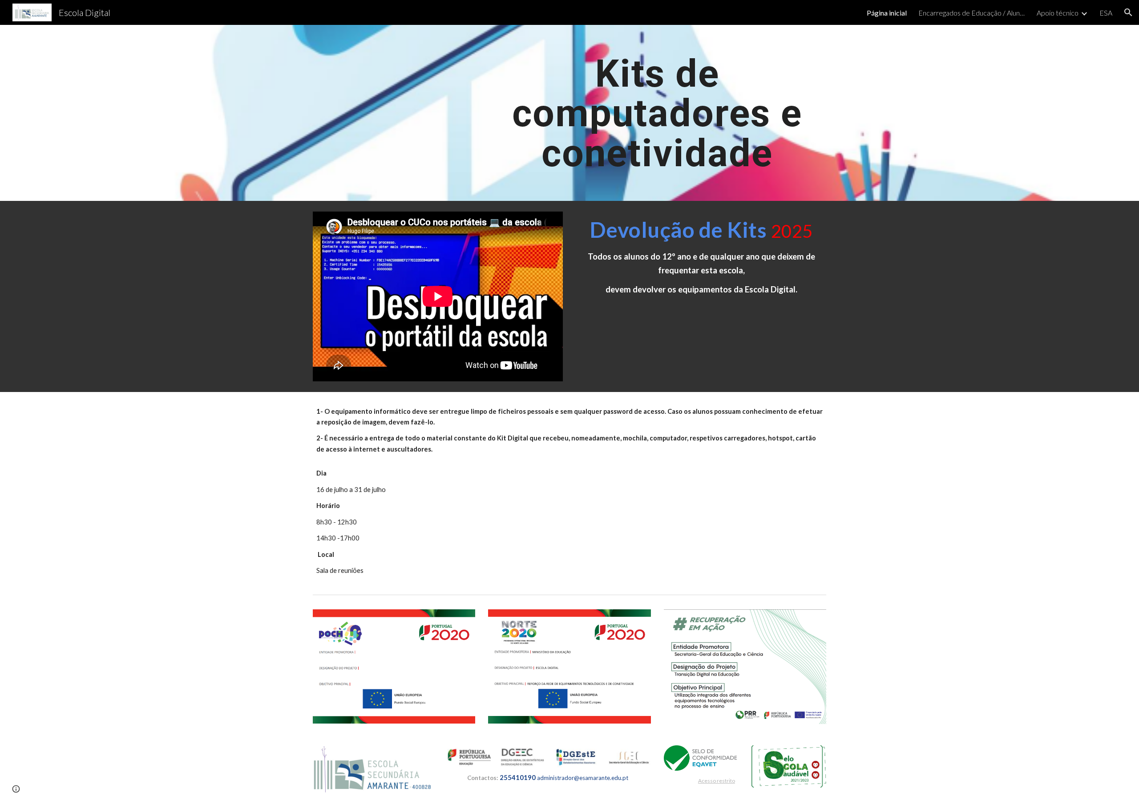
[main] (657, 113)
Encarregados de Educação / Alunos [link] (971, 12)
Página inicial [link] (887, 12)
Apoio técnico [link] (1057, 12)
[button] (1128, 12)
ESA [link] (1105, 12)
